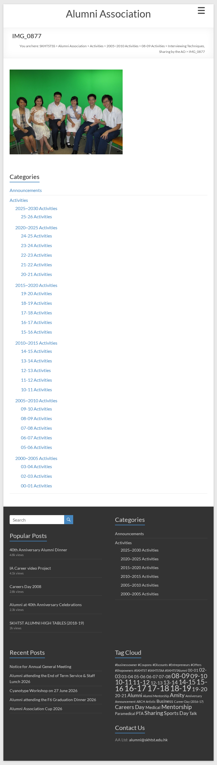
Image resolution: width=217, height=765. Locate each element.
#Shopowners (124, 670)
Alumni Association (108, 13)
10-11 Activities (36, 389)
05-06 (140, 676)
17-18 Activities (36, 312)
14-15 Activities (36, 351)
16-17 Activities (36, 322)
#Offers (196, 665)
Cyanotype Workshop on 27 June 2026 (43, 690)
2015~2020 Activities (36, 285)
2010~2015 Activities (36, 342)
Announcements (26, 190)
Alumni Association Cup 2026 (36, 708)
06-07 (152, 676)
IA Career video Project (30, 568)
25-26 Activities (36, 216)
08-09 (181, 676)
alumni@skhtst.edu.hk (148, 739)
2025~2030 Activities (36, 208)
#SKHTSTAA (156, 670)
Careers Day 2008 (25, 586)
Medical (153, 707)
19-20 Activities (36, 293)
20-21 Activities (36, 274)
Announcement (125, 701)
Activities (96, 46)
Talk (193, 713)
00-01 (193, 670)
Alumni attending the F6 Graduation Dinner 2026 (53, 699)
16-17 (135, 688)
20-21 (121, 695)
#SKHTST (140, 670)
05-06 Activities (36, 447)
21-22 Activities (36, 264)
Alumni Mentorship (156, 696)
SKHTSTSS (47, 46)
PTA (140, 713)
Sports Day (176, 713)
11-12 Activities (36, 379)
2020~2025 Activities (36, 227)
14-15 (187, 682)
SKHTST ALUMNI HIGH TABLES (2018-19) (47, 623)
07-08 (165, 676)
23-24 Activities (36, 245)
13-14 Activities (36, 360)
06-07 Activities (36, 437)
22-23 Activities (36, 255)
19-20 (199, 689)
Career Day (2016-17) (188, 701)
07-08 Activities (36, 428)
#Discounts (160, 665)
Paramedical (125, 713)
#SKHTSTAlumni (176, 670)
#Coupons (145, 665)
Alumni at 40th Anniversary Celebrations (46, 604)
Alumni (134, 695)
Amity (177, 694)
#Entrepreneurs (179, 665)
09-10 (198, 676)
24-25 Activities (36, 235)
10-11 (123, 682)
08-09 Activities (153, 46)
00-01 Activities (36, 485)
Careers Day (130, 707)
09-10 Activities (36, 408)
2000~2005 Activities (36, 458)
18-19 (180, 688)
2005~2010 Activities (122, 46)
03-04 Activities (36, 466)
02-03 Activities (36, 476)
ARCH (140, 701)
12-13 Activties (36, 370)
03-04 (127, 676)
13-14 (170, 682)
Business (165, 701)
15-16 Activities (36, 331)
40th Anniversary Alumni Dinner (38, 549)
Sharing (153, 712)
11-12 (141, 682)
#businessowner (126, 665)
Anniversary (193, 696)
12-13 (156, 682)
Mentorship (176, 706)
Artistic (151, 701)
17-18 (158, 688)
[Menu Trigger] (201, 10)
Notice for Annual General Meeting (40, 666)
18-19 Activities (36, 303)
